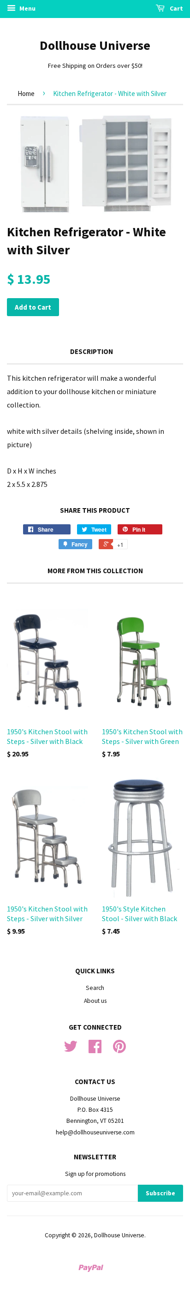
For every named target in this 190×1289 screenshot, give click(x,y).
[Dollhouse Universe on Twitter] (70, 1050)
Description (91, 351)
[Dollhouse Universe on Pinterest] (119, 1050)
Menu (27, 8)
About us (95, 1001)
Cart (175, 8)
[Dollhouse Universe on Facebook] (95, 1050)
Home (26, 93)
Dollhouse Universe (95, 45)
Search (95, 988)
